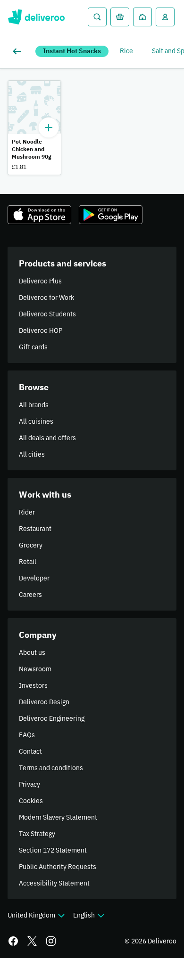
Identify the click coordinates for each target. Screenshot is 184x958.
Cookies (31, 801)
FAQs (27, 735)
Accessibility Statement (54, 883)
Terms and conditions (51, 768)
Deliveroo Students (47, 314)
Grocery (30, 545)
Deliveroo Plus (40, 281)
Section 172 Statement (53, 850)
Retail (27, 561)
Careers (30, 594)
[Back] (19, 51)
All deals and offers (47, 438)
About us (32, 652)
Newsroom (35, 669)
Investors (33, 685)
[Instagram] (51, 941)
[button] (34, 128)
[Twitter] (32, 941)
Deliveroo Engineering (51, 718)
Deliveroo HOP (40, 330)
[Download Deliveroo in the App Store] (39, 214)
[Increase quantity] (49, 127)
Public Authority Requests (57, 866)
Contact (30, 751)
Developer (34, 578)
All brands (34, 405)
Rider (27, 512)
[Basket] (119, 17)
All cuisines (36, 421)
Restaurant (35, 528)
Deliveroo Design (44, 702)
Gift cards (33, 347)
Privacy (29, 784)
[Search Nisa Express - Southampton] (97, 17)
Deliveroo (36, 16)
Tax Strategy (37, 833)
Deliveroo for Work (46, 297)
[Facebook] (13, 941)
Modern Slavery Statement (58, 817)
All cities (32, 454)
